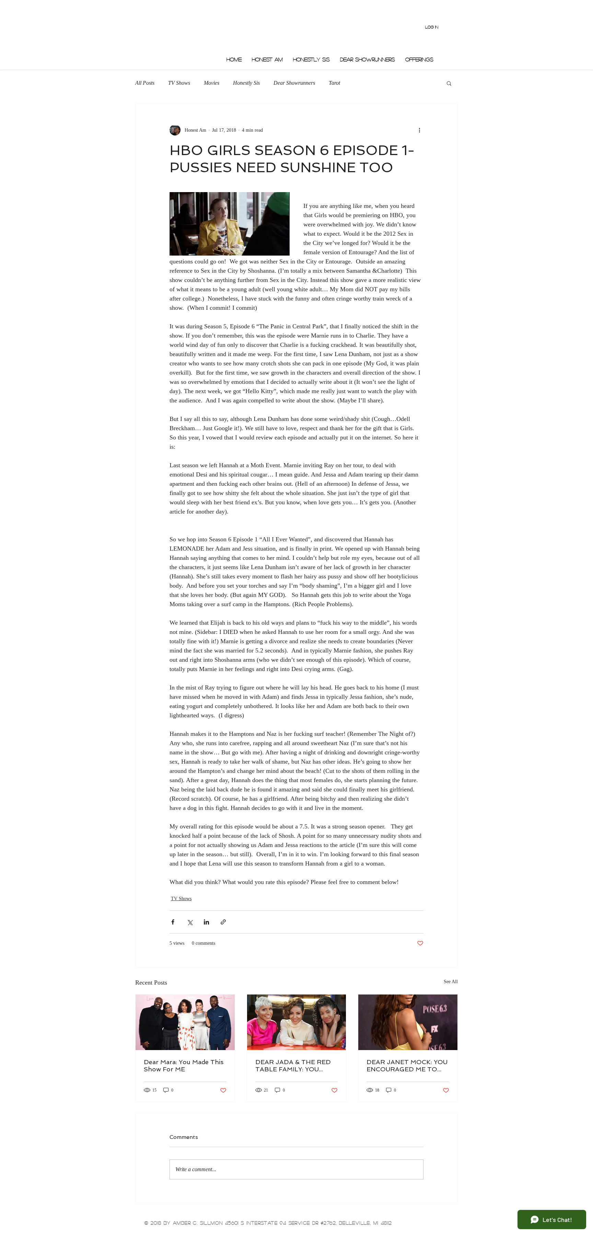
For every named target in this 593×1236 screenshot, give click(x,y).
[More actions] (419, 130)
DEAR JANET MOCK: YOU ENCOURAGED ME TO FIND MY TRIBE (407, 1065)
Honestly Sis (246, 83)
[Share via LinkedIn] (206, 922)
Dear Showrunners (294, 83)
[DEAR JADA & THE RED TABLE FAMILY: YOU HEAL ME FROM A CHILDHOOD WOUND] (296, 1022)
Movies (211, 83)
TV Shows (179, 83)
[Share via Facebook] (173, 922)
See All (451, 981)
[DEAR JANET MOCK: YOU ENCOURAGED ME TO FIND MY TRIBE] (407, 1022)
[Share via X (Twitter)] (189, 922)
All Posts (144, 83)
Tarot (334, 83)
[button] (449, 83)
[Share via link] (223, 922)
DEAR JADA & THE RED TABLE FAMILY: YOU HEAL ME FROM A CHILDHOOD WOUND (293, 1065)
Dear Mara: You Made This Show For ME (183, 1065)
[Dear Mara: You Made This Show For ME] (185, 1022)
